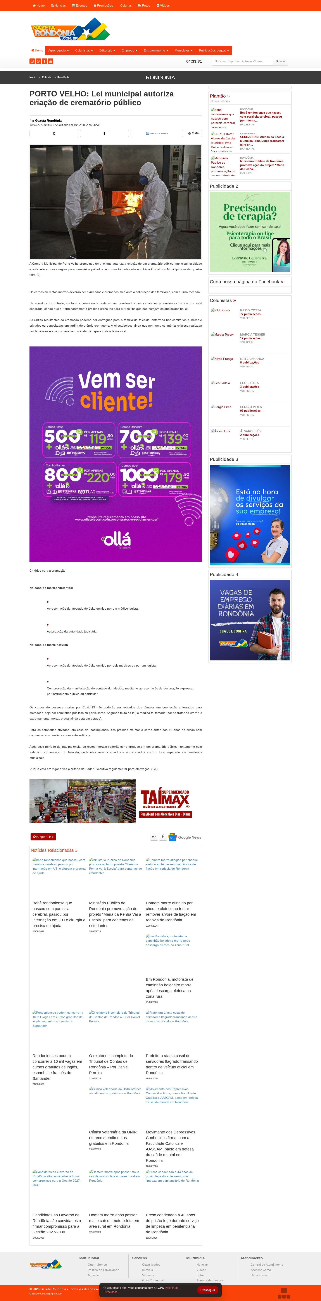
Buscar (280, 61)
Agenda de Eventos (210, 1280)
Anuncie (93, 1275)
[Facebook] (44, 61)
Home (40, 5)
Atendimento (251, 1258)
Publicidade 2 (224, 186)
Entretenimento (154, 50)
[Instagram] (32, 61)
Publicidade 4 (224, 574)
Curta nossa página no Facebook (246, 281)
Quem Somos (97, 1264)
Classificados (151, 1264)
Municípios (182, 50)
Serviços (139, 1258)
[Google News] (184, 837)
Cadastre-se (259, 1275)
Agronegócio (57, 50)
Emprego (128, 50)
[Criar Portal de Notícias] (284, 1293)
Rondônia (63, 77)
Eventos (81, 5)
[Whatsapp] (38, 61)
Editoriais (105, 50)
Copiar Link (44, 836)
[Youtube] (50, 61)
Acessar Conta (261, 1270)
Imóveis (147, 1270)
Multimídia (195, 1258)
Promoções (104, 5)
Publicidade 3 (224, 459)
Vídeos (164, 5)
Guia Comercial (153, 1280)
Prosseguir (207, 1290)
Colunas (125, 5)
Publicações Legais (212, 50)
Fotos (145, 5)
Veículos (148, 1275)
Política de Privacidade (103, 1270)
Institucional (88, 1258)
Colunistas (82, 50)
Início (32, 77)
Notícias (60, 5)
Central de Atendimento (267, 1264)
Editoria (47, 77)
